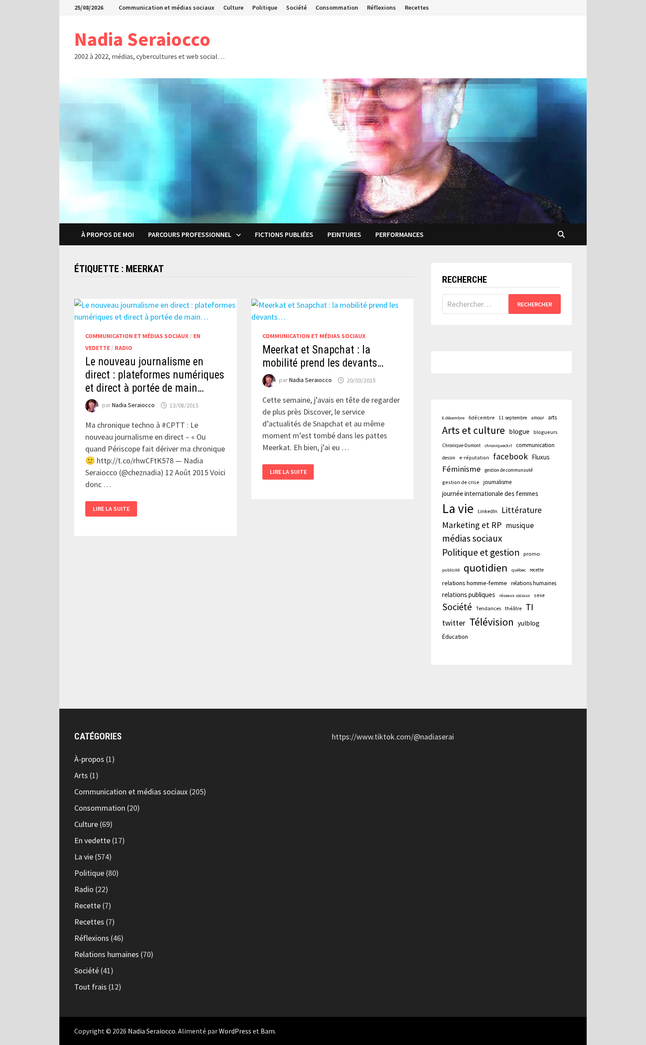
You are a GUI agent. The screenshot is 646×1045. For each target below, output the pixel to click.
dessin (448, 458)
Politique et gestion (480, 552)
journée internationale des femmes (490, 493)
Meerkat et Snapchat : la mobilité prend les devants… (323, 356)
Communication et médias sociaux (166, 7)
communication (535, 445)
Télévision (491, 622)
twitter (453, 623)
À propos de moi (107, 234)
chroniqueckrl (498, 445)
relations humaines (533, 582)
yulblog (529, 623)
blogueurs (545, 432)
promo (531, 553)
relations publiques (468, 594)
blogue (519, 431)
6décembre (481, 417)
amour (537, 418)
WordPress (235, 1031)
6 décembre (453, 418)
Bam (268, 1031)
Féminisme (461, 469)
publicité (451, 570)
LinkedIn (487, 511)
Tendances (488, 608)
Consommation (337, 7)
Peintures (344, 234)
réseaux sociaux (514, 595)
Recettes (417, 7)
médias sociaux (472, 538)
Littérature (521, 510)
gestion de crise (460, 482)
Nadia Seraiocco (142, 39)
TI (529, 607)
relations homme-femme (474, 583)
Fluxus (541, 457)
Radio (123, 348)
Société (296, 7)
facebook (510, 456)
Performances (399, 234)
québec (519, 570)
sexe (539, 595)
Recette (87, 905)
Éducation (455, 637)
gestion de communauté (509, 470)
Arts (81, 775)
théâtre (513, 608)
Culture (233, 7)
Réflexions (381, 7)
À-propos (89, 759)
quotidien (486, 568)
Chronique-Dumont (461, 445)
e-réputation (474, 457)
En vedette (92, 840)
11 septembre (513, 418)
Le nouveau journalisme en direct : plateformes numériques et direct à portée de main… (154, 374)
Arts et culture (473, 430)
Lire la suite (111, 509)
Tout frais (90, 987)
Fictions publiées (284, 234)
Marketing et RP (472, 524)
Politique (264, 7)
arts (552, 417)
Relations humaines (106, 954)
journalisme (497, 482)
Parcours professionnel (190, 234)
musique (520, 525)
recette (537, 570)
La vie (458, 508)
